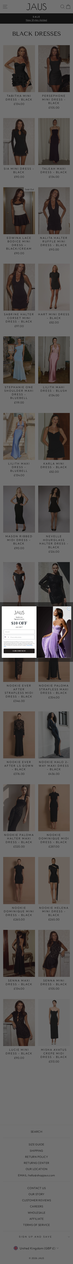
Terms (5, 646)
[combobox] (6, 637)
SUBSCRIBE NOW (19, 651)
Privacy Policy (29, 645)
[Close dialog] (69, 608)
